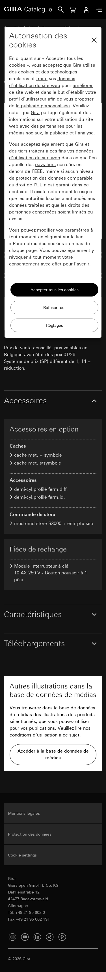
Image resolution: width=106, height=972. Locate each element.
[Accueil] (31, 9)
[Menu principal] (98, 9)
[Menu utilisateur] (86, 9)
